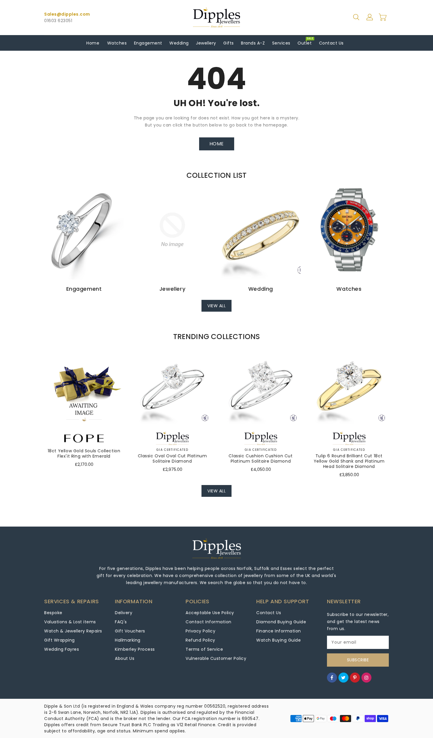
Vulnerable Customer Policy (216, 658)
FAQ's (121, 622)
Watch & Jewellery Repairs (73, 631)
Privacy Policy (200, 631)
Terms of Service (204, 649)
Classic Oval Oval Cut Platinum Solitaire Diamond (172, 458)
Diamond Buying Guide (281, 622)
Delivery (123, 613)
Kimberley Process (135, 649)
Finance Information (278, 631)
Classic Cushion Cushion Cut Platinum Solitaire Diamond (260, 458)
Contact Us (268, 613)
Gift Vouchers (130, 631)
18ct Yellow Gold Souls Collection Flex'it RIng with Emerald (84, 453)
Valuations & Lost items (70, 622)
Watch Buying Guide (278, 640)
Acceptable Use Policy (210, 613)
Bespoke (53, 613)
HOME (216, 143)
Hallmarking (128, 640)
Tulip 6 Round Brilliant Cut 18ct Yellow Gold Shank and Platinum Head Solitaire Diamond (349, 461)
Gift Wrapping (59, 640)
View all (216, 306)
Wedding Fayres (61, 649)
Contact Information (209, 622)
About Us (124, 658)
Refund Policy (200, 640)
